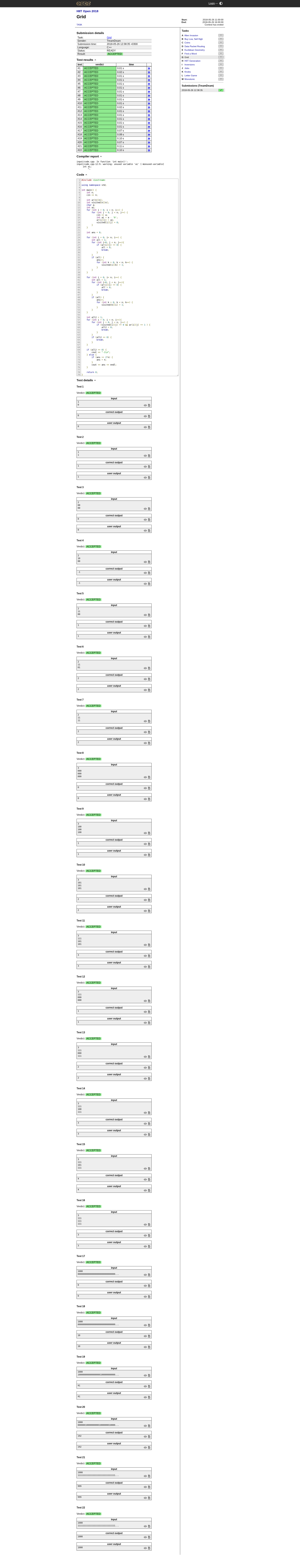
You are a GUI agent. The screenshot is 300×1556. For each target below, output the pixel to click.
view (145, 405)
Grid (109, 37)
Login (212, 3)
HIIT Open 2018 (87, 11)
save (149, 405)
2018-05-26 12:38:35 (192, 90)
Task (79, 24)
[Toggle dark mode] (221, 3)
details (149, 68)
